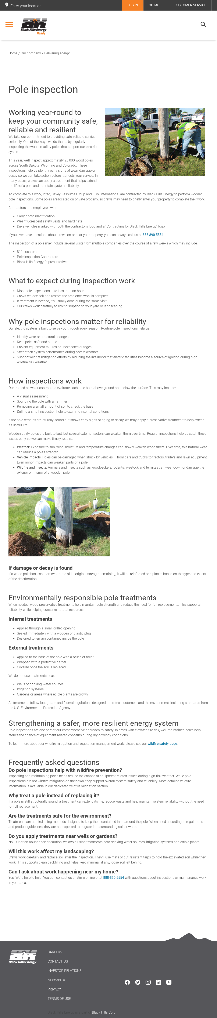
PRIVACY (54, 989)
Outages (156, 5)
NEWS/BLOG (57, 980)
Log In (133, 5)
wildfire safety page (162, 744)
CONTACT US (58, 961)
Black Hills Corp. (104, 1012)
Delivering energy (57, 53)
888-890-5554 (113, 878)
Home (12, 53)
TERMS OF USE (59, 999)
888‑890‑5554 (153, 235)
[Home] (34, 26)
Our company (31, 53)
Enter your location (26, 6)
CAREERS (55, 952)
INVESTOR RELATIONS (64, 971)
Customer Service (190, 5)
